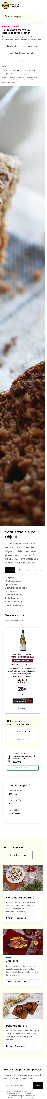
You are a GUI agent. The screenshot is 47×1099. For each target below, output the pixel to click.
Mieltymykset (30, 70)
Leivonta (19, 813)
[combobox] (19, 16)
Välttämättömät (12, 70)
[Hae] (6, 16)
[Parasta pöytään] (10, 6)
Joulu (11, 813)
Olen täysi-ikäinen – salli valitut (23, 53)
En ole (22, 60)
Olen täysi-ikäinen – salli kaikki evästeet (22, 46)
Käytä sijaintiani (22, 739)
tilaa (38, 1085)
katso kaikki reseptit (18, 855)
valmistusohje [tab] (23, 570)
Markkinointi (22, 74)
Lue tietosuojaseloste (26, 1098)
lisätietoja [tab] (37, 570)
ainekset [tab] (10, 570)
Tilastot (9, 74)
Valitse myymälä (23, 731)
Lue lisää (21, 708)
